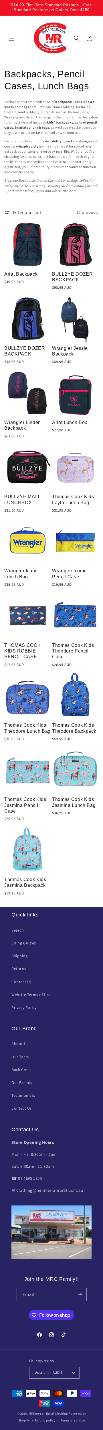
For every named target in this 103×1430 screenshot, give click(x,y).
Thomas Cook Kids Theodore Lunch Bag (27, 728)
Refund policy (45, 1420)
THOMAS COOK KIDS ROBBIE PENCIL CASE (22, 651)
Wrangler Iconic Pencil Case (69, 573)
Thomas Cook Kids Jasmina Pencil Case (25, 805)
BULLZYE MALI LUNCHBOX (21, 499)
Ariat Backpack (20, 274)
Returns (18, 968)
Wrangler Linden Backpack (22, 425)
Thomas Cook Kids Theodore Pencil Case (73, 651)
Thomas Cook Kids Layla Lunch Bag (73, 499)
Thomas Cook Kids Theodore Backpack (74, 728)
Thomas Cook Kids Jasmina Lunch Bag (74, 802)
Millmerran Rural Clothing (48, 1413)
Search (17, 930)
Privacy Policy (23, 1007)
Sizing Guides (23, 943)
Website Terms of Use (31, 994)
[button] (11, 38)
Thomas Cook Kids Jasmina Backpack (25, 882)
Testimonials (23, 1095)
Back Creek (21, 1069)
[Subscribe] (80, 1294)
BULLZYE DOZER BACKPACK (72, 277)
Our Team (20, 1056)
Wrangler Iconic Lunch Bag (21, 573)
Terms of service (73, 1420)
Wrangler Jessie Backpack (70, 351)
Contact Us (21, 981)
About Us (20, 1043)
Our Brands (21, 1082)
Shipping (19, 955)
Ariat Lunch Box (69, 422)
